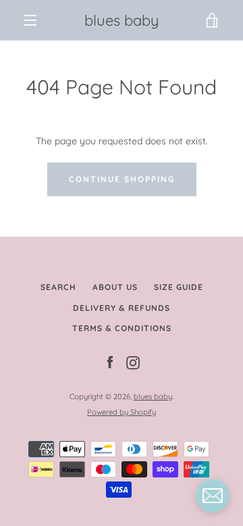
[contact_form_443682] (213, 496)
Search (58, 287)
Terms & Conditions (121, 328)
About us (115, 287)
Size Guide (178, 287)
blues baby (121, 20)
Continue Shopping (122, 179)
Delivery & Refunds (121, 308)
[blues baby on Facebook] (110, 362)
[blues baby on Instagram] (133, 362)
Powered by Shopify (121, 412)
